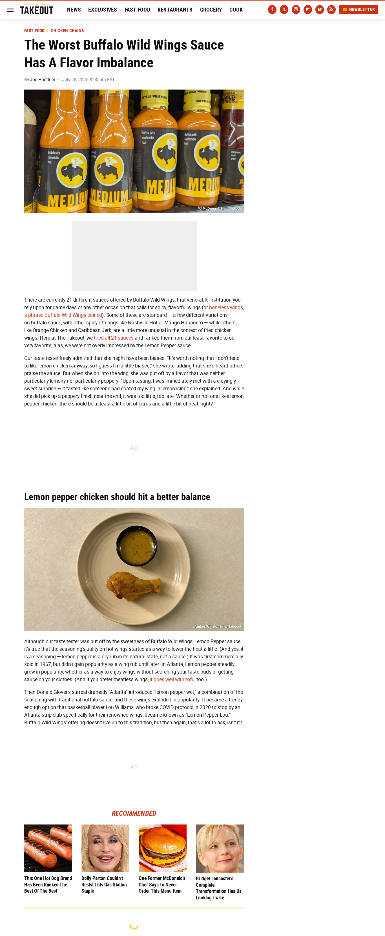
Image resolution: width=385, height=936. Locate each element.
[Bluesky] (319, 9)
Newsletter (362, 9)
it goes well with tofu (172, 679)
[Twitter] (284, 9)
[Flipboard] (308, 9)
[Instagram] (296, 9)
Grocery (211, 9)
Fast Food (137, 9)
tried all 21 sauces (114, 338)
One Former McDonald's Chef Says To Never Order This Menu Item (162, 884)
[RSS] (331, 9)
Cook (236, 9)
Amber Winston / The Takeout (217, 626)
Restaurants (175, 9)
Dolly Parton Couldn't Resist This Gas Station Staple (104, 884)
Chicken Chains (67, 30)
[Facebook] (272, 9)
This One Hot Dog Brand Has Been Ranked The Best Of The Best (48, 884)
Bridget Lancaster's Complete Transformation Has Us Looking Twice (219, 888)
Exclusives (102, 9)
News (74, 9)
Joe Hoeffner (42, 79)
